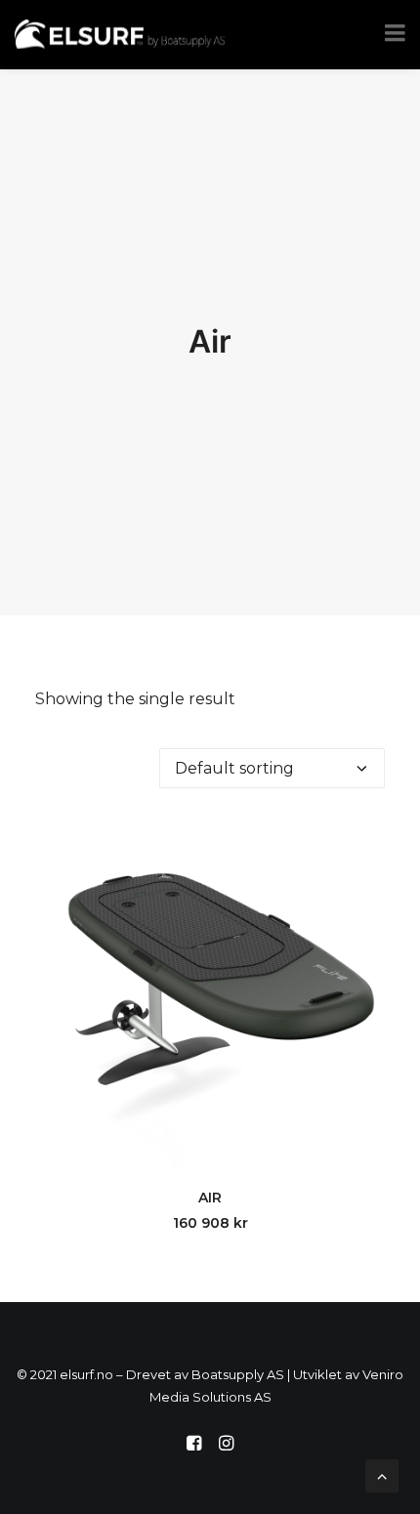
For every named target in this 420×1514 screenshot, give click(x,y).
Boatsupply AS (237, 1374)
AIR (210, 1197)
